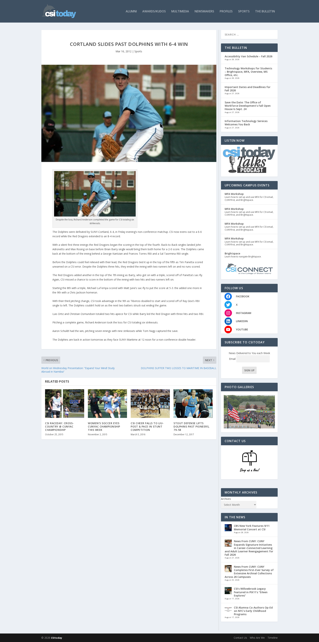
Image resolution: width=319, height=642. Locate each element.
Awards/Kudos (154, 11)
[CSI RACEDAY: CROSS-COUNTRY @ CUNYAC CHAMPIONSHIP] (64, 403)
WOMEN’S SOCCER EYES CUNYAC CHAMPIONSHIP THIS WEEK (104, 426)
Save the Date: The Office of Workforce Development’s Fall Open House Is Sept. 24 (248, 106)
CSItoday (56, 637)
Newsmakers (204, 11)
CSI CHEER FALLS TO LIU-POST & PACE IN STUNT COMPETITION (147, 426)
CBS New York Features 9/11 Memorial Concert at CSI (252, 527)
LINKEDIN (242, 321)
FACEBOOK (242, 296)
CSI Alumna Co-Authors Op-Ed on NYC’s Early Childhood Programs (253, 611)
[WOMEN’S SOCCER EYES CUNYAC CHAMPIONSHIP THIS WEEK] (107, 403)
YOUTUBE (242, 329)
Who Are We (257, 637)
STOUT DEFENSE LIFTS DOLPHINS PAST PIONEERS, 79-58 (192, 426)
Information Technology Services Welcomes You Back (246, 122)
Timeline (272, 637)
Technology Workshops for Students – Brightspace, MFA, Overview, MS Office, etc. (248, 72)
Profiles (226, 11)
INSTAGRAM (243, 313)
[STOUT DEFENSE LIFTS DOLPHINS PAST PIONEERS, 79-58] (193, 403)
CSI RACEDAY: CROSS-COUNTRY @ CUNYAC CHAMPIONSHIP (59, 426)
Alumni (131, 11)
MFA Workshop (234, 194)
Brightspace (232, 253)
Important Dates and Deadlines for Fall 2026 (247, 88)
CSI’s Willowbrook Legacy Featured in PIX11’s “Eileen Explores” (250, 592)
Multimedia (180, 11)
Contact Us (240, 637)
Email (232, 359)
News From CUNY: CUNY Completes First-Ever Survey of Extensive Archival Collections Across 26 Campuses (249, 572)
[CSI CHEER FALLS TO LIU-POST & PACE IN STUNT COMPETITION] (150, 403)
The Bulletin (265, 11)
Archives (226, 499)
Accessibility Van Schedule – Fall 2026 (248, 56)
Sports (244, 11)
